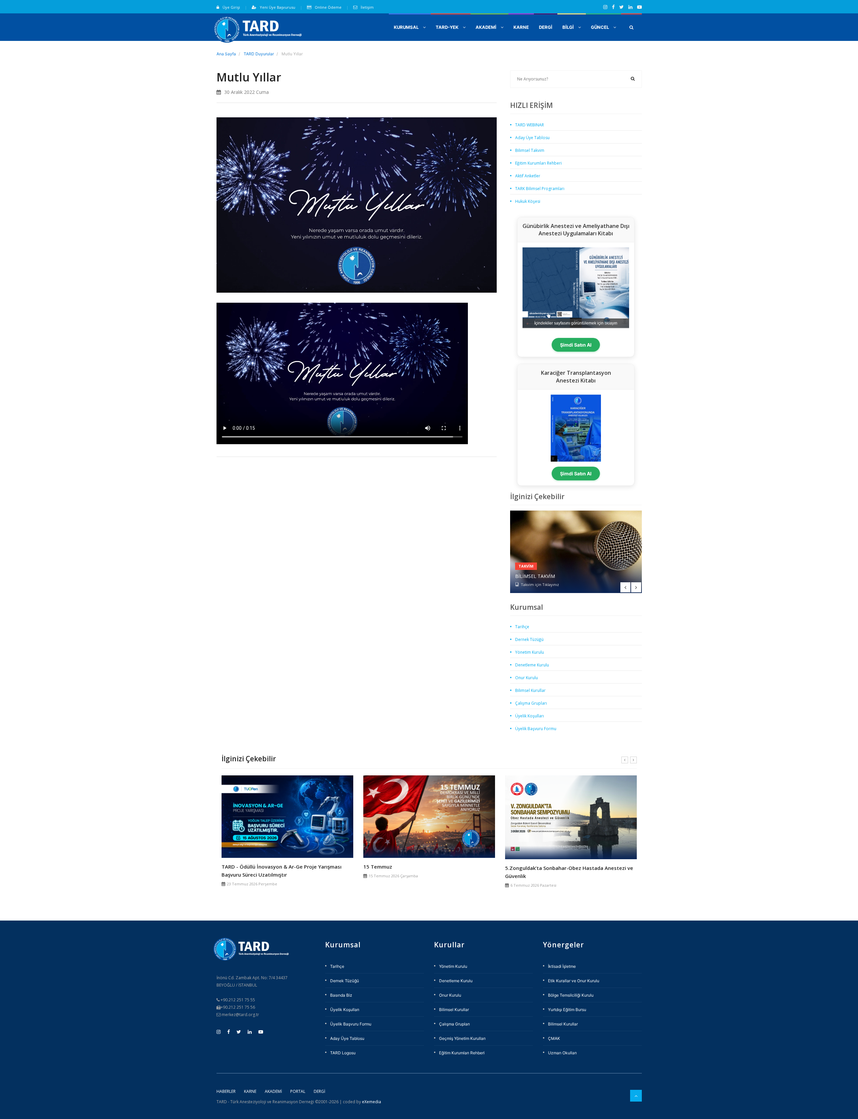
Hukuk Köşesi (527, 201)
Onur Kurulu (526, 678)
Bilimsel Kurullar (530, 690)
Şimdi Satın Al (576, 345)
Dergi (319, 1091)
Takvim (526, 566)
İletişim (367, 7)
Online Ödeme (328, 7)
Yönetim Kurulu (529, 652)
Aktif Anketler (527, 176)
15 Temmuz (377, 866)
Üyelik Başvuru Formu (535, 728)
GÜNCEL (600, 27)
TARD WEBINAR (529, 125)
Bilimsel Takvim (529, 150)
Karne (250, 1091)
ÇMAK (554, 1038)
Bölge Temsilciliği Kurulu (571, 995)
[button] (631, 27)
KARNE (521, 27)
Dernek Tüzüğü (529, 639)
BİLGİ (568, 27)
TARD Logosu (343, 1052)
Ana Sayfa (226, 53)
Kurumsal (407, 27)
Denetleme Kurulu (532, 665)
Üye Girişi (231, 7)
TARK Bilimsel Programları (539, 188)
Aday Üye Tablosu (532, 137)
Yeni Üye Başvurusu (277, 7)
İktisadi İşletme (562, 966)
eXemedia (371, 1102)
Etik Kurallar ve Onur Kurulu (573, 980)
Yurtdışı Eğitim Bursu (567, 1009)
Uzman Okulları (562, 1052)
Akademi (273, 1091)
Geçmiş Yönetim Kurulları (462, 1038)
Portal (297, 1091)
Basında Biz (341, 995)
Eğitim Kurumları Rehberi (538, 163)
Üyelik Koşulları (529, 716)
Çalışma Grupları (531, 703)
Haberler (226, 1091)
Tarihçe (522, 627)
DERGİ (545, 27)
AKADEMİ (486, 27)
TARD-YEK (447, 27)
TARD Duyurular (259, 53)
